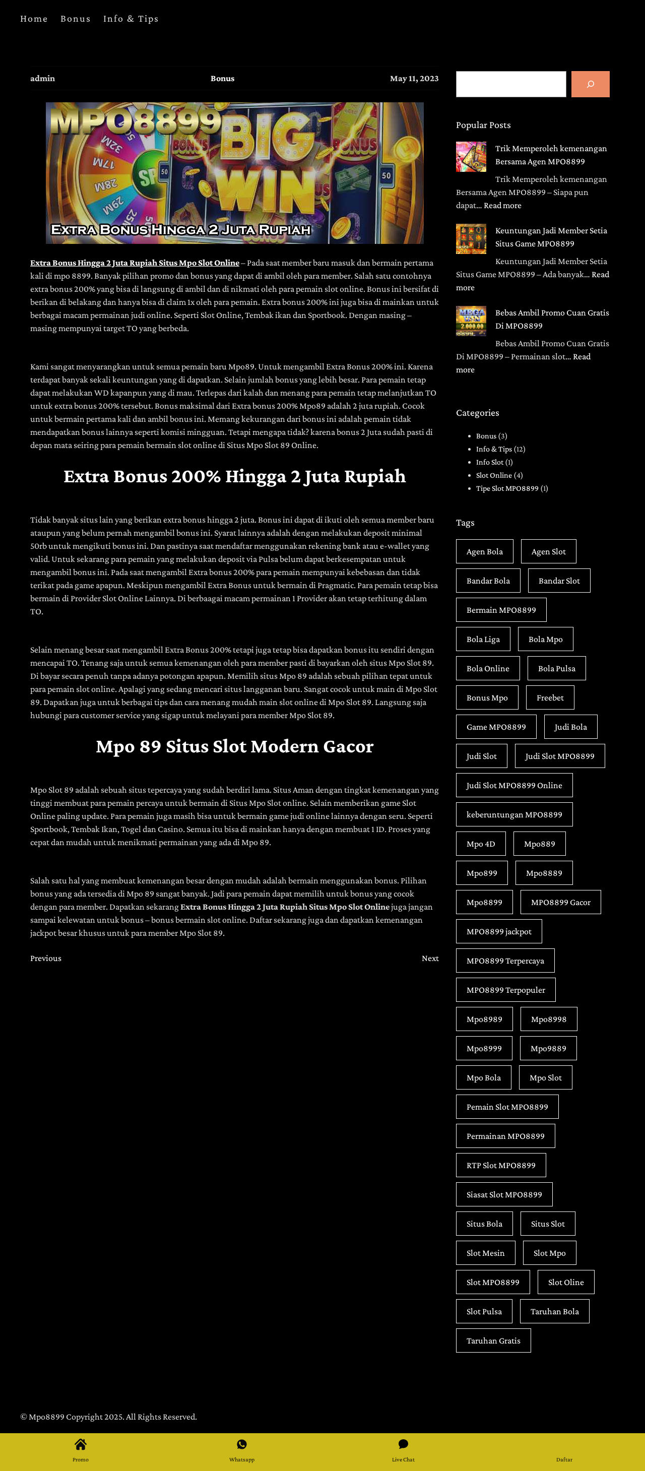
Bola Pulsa (556, 668)
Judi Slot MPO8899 (560, 756)
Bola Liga (483, 639)
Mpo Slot (546, 1077)
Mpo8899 (484, 902)
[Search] (590, 84)
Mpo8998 (549, 1019)
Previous (45, 958)
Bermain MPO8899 (501, 610)
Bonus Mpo (487, 697)
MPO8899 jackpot (499, 931)
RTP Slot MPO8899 (501, 1165)
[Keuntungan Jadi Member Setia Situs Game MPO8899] (471, 241)
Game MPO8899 (496, 727)
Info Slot (489, 462)
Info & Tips (494, 448)
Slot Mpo (550, 1253)
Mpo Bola (484, 1077)
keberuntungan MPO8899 (514, 814)
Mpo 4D (481, 844)
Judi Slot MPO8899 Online (514, 785)
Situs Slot (548, 1224)
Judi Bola (571, 727)
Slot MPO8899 (493, 1282)
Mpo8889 (544, 873)
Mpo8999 (484, 1048)
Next (430, 958)
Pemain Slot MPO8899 (507, 1107)
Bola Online (488, 668)
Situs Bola (484, 1224)
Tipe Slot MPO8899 (507, 488)
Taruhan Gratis (494, 1340)
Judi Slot (482, 756)
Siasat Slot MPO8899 (504, 1194)
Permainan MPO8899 (506, 1136)
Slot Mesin (486, 1253)
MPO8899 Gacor (561, 902)
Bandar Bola (488, 580)
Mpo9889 (548, 1048)
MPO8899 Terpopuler (506, 990)
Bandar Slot (559, 580)
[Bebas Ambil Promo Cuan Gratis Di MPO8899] (471, 323)
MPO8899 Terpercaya (505, 960)
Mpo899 (482, 873)
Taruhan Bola (555, 1311)
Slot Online (494, 475)
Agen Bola (485, 551)
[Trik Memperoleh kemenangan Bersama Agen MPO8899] (471, 158)
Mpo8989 (484, 1019)
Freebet (550, 697)
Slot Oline (566, 1282)
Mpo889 (539, 844)
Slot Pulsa (484, 1311)
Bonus (222, 78)
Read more (503, 205)
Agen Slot (549, 551)
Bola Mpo (546, 639)
